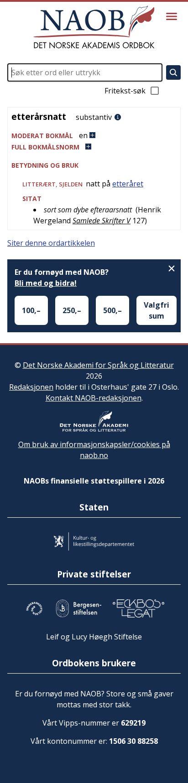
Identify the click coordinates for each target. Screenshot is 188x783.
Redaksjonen (31, 387)
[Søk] (173, 72)
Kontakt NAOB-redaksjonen (93, 398)
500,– (112, 310)
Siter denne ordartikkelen (51, 243)
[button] (94, 135)
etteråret (127, 184)
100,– (31, 310)
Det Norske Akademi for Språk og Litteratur (98, 365)
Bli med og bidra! (46, 283)
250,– (72, 310)
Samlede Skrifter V (102, 221)
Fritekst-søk (125, 91)
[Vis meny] (171, 16)
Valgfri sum (156, 310)
